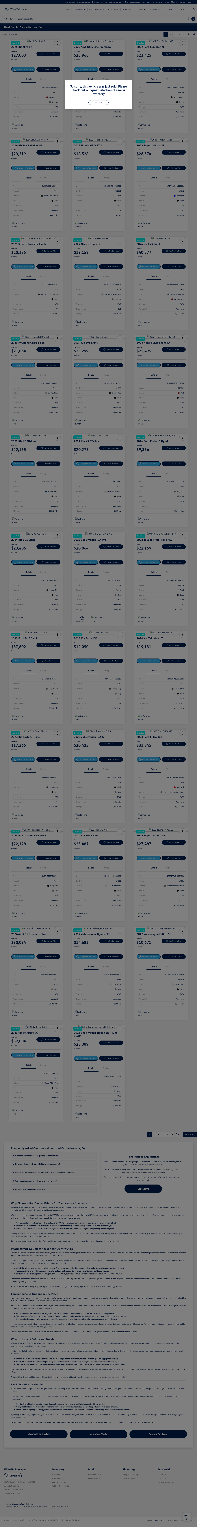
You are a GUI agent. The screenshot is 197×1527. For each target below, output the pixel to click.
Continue (98, 102)
